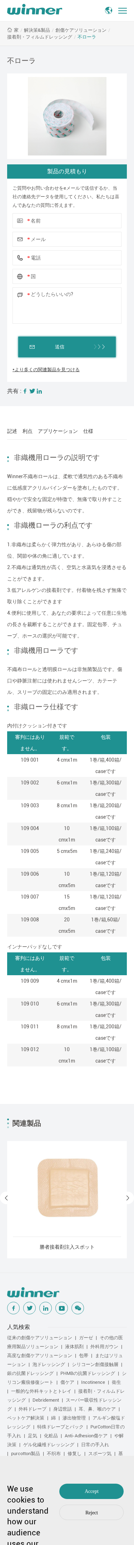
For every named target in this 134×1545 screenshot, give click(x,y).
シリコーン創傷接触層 (95, 1364)
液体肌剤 (74, 1346)
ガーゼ (86, 1337)
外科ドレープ (32, 1409)
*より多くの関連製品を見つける (46, 369)
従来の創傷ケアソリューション (39, 1337)
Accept (92, 1491)
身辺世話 (62, 1409)
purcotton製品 (25, 1453)
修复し (74, 1453)
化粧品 (51, 1435)
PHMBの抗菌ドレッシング (87, 1373)
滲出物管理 (74, 1418)
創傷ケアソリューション (80, 30)
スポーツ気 (99, 1453)
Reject (91, 1512)
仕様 (88, 431)
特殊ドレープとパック (60, 1426)
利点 (28, 431)
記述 (12, 431)
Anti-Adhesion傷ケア (86, 1435)
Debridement (46, 1400)
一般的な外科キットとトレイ (41, 1391)
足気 (32, 1435)
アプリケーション (58, 431)
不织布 (54, 1453)
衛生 (116, 1382)
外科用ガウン (104, 1346)
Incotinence (93, 1382)
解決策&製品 (37, 30)
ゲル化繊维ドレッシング (48, 1444)
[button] (6, 1198)
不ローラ (87, 37)
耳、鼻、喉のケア (97, 1409)
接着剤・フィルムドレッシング (39, 37)
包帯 (83, 1355)
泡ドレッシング (49, 1364)
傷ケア (67, 1382)
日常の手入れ (95, 1444)
